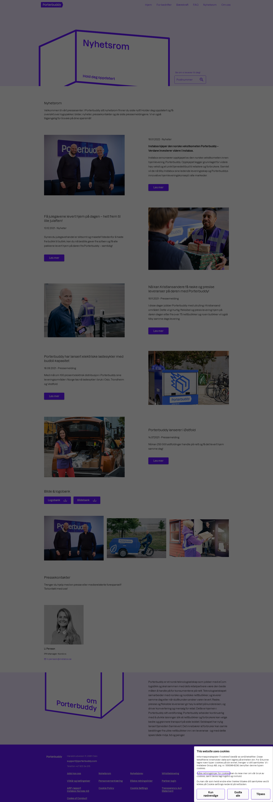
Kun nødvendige (210, 794)
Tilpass (260, 794)
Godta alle (238, 794)
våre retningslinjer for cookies (214, 773)
